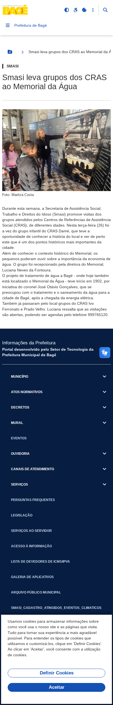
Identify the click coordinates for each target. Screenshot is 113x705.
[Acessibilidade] (75, 10)
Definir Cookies (57, 673)
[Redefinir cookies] (84, 10)
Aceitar (56, 687)
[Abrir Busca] (105, 9)
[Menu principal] (7, 25)
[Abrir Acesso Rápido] (93, 10)
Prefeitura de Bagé (30, 25)
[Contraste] (66, 10)
